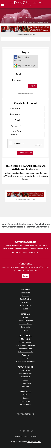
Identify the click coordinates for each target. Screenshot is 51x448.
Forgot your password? (25, 94)
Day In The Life (25, 299)
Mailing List (25, 339)
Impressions (25, 293)
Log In (25, 395)
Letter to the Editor (25, 349)
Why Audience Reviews (26, 345)
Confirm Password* (16, 133)
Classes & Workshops (25, 321)
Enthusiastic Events (25, 352)
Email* (18, 120)
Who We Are (25, 370)
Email (18, 74)
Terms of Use (25, 401)
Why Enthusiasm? (25, 373)
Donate (25, 276)
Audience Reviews (25, 342)
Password (16, 80)
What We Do (25, 377)
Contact (25, 398)
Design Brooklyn (34, 442)
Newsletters (26, 383)
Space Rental (25, 327)
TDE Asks (25, 302)
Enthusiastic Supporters (26, 361)
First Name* (15, 108)
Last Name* (15, 114)
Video (25, 309)
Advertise (25, 355)
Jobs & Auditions (25, 324)
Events (25, 317)
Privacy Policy (25, 404)
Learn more (33, 252)
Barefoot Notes (25, 305)
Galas (25, 330)
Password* (16, 126)
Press (25, 380)
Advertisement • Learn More (25, 34)
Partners (25, 386)
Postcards (25, 296)
